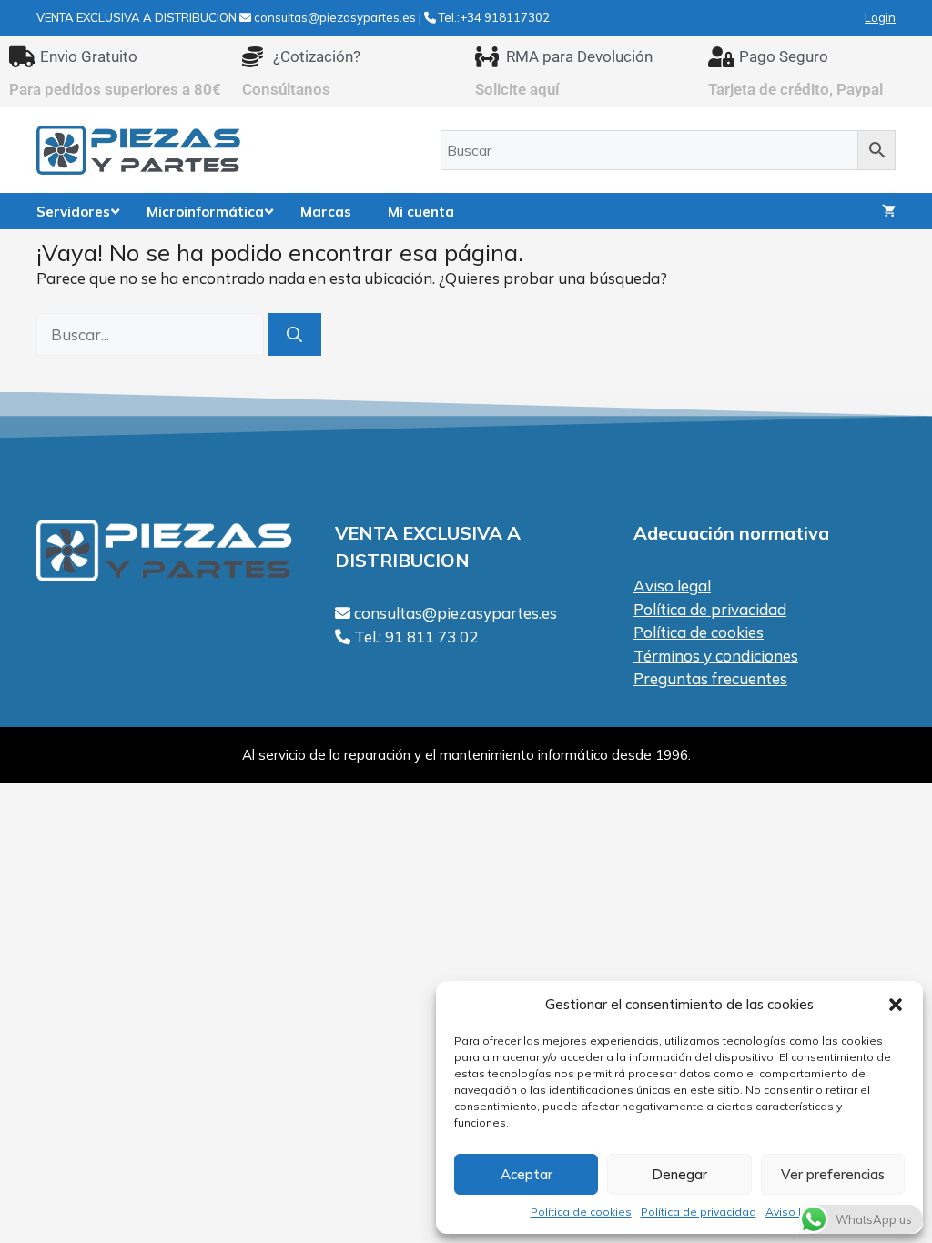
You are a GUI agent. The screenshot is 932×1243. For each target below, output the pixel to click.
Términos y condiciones (715, 655)
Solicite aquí (517, 89)
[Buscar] (294, 335)
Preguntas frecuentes (710, 678)
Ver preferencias (833, 1174)
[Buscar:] (152, 334)
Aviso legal (672, 585)
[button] (895, 1004)
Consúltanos (286, 89)
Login (880, 17)
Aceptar (526, 1174)
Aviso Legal (797, 1211)
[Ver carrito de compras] (889, 211)
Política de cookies (581, 1211)
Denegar (679, 1174)
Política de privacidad (698, 1211)
